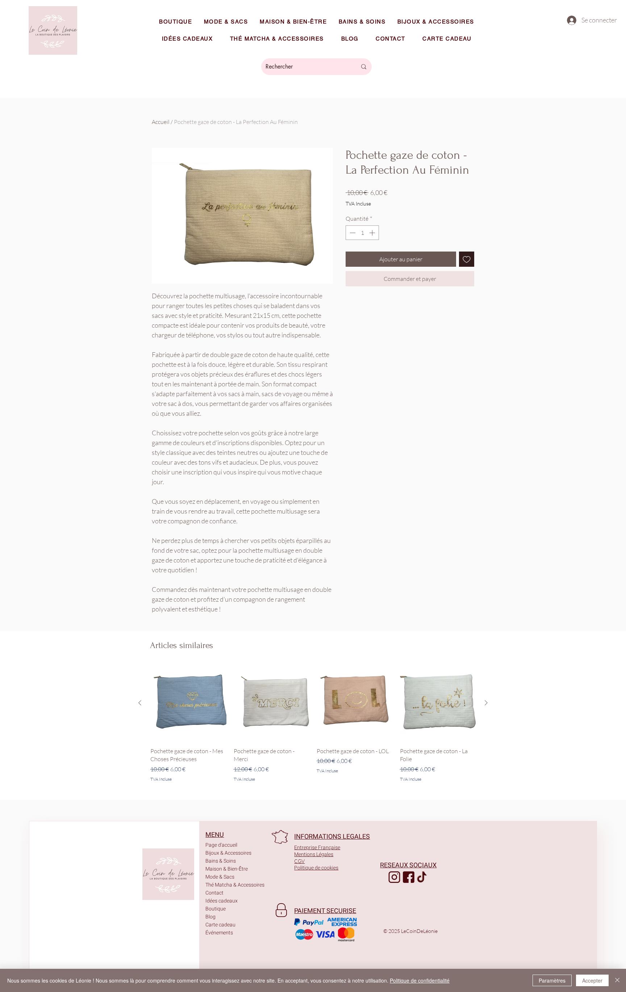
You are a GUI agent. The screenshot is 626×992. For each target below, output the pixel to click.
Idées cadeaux (221, 901)
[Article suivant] (486, 702)
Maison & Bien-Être (226, 869)
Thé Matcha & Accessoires (226, 885)
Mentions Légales (313, 854)
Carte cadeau (220, 925)
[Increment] (373, 233)
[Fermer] (617, 980)
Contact (214, 893)
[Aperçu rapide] (188, 703)
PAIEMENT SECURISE (325, 911)
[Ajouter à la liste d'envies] (466, 259)
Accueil (161, 121)
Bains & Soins (220, 861)
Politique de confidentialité (420, 980)
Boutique (215, 909)
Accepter (592, 980)
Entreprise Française (317, 847)
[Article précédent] (139, 702)
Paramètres (552, 980)
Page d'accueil (221, 845)
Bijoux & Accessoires (226, 853)
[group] (313, 724)
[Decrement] (352, 233)
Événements (219, 933)
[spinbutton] (362, 233)
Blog (210, 917)
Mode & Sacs (219, 877)
